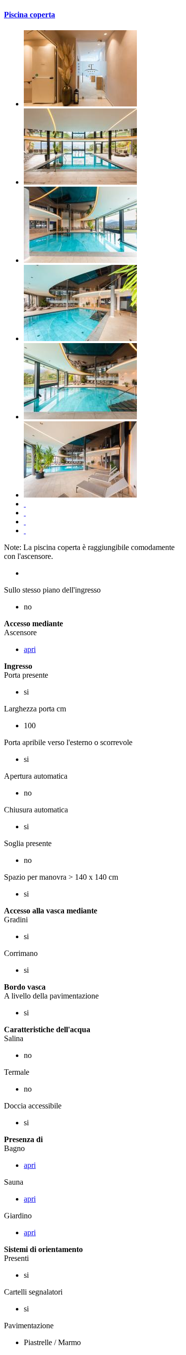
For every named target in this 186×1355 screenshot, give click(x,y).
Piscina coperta (29, 14)
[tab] (93, 14)
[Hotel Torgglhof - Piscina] (80, 104)
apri (30, 649)
